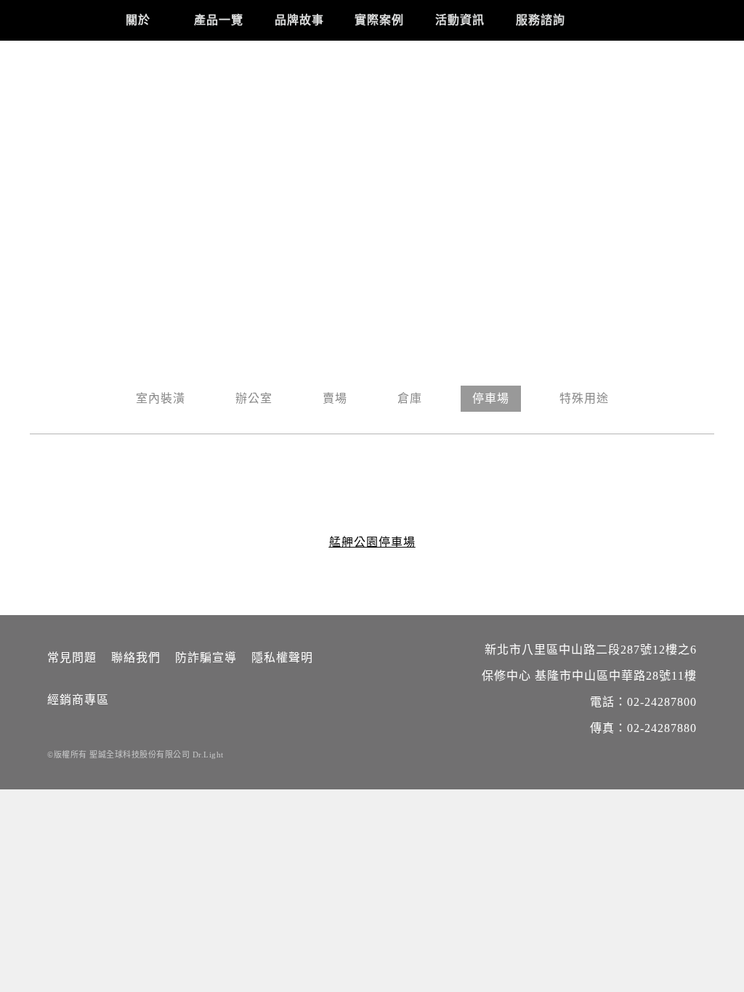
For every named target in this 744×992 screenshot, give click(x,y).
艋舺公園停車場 (372, 542)
